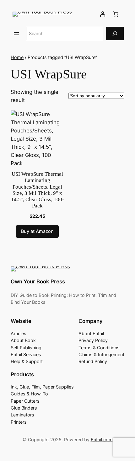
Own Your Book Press (38, 281)
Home (17, 57)
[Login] (102, 14)
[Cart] (115, 14)
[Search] (115, 33)
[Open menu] (16, 33)
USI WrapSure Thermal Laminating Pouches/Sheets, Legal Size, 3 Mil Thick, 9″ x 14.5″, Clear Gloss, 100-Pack (37, 190)
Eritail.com (102, 439)
